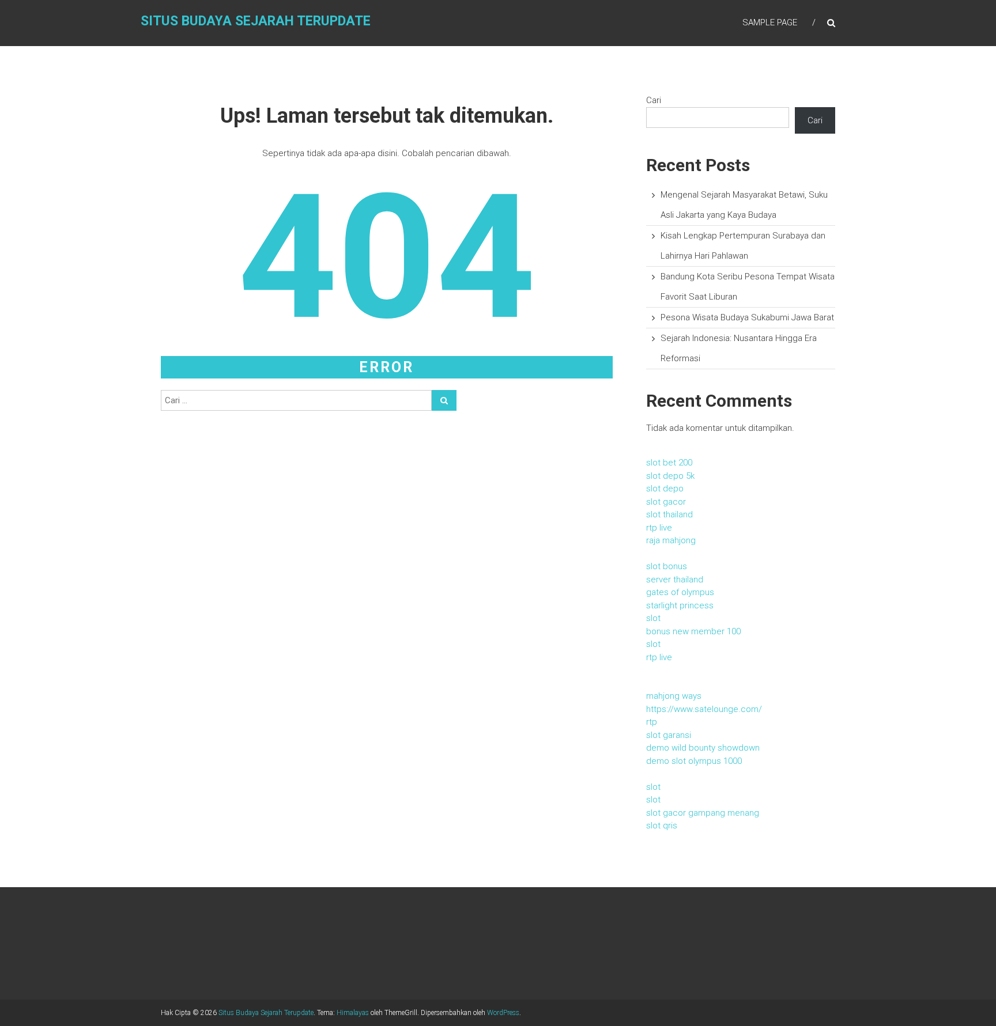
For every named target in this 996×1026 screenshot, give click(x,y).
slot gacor (666, 502)
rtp (651, 722)
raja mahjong (671, 540)
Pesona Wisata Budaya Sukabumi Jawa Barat (747, 317)
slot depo (665, 488)
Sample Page (769, 22)
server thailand (674, 579)
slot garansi (668, 735)
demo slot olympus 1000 (694, 761)
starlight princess (680, 605)
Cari (653, 100)
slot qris (661, 825)
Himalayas (353, 1013)
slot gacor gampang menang (702, 813)
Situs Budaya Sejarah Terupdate (256, 21)
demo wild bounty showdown (703, 748)
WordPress (503, 1013)
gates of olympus (680, 592)
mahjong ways (673, 696)
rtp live (659, 528)
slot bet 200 (669, 462)
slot (653, 618)
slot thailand (669, 514)
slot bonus (666, 566)
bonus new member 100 (693, 631)
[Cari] (444, 400)
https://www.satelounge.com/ (704, 709)
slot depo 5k (670, 476)
